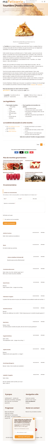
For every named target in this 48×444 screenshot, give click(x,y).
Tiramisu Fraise (29, 160)
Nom (5, 198)
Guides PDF (7, 418)
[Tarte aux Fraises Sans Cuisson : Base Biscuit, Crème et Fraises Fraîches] (13, 166)
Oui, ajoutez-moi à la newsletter (11, 219)
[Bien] (6, 90)
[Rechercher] (42, 1)
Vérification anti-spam (8, 215)
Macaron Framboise (8, 172)
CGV (41, 437)
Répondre (42, 232)
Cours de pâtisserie (30, 401)
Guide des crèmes (9, 413)
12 (4, 11)
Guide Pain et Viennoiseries (11, 415)
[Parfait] (9, 90)
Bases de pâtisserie (9, 411)
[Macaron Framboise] (13, 177)
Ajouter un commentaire (9, 203)
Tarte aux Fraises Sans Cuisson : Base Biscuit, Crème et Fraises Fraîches (13, 161)
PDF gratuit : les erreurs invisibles (13, 416)
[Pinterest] (31, 152)
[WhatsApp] (26, 152)
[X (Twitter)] (21, 152)
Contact (27, 403)
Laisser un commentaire (9, 223)
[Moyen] (5, 90)
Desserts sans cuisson (31, 399)
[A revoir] (3, 90)
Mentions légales (35, 437)
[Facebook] (16, 152)
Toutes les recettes (30, 398)
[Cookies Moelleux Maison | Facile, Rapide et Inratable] (35, 178)
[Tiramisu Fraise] (35, 165)
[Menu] (44, 1)
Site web (35, 198)
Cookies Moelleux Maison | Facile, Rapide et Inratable (34, 173)
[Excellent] (7, 90)
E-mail (20, 198)
